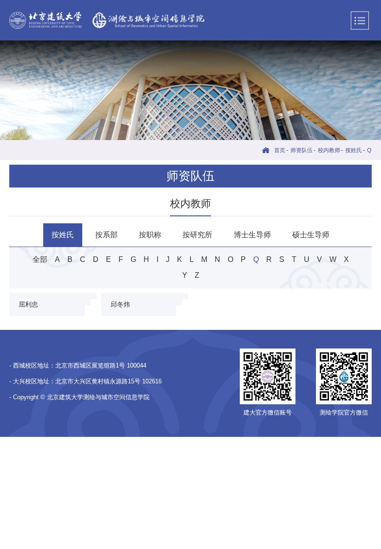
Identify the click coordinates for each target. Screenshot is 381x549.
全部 (40, 259)
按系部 (106, 235)
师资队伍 (301, 150)
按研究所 (197, 235)
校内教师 (329, 150)
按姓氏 (353, 150)
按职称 (150, 235)
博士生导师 (252, 235)
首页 (279, 150)
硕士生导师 (310, 235)
